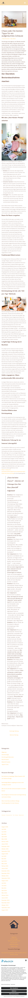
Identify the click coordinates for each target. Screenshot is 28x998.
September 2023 (6, 907)
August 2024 (5, 880)
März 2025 (4, 863)
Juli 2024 (4, 883)
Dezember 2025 (5, 846)
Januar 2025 (5, 868)
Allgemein (4, 752)
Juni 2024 (4, 885)
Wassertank (21, 815)
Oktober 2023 (5, 905)
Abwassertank (9, 815)
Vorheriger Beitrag (14, 731)
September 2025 (6, 851)
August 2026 (5, 826)
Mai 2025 (4, 858)
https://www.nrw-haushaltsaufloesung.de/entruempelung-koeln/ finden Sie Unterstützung (13, 471)
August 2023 (5, 910)
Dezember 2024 (6, 870)
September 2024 (6, 878)
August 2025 (5, 853)
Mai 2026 (4, 834)
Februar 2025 (5, 866)
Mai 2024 (4, 888)
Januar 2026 (5, 844)
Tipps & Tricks (5, 764)
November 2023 (6, 902)
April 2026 (4, 836)
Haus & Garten (6, 38)
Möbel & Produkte (6, 762)
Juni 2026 (4, 831)
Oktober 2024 (5, 875)
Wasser (16, 815)
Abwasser (4, 815)
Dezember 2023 (5, 900)
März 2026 (4, 839)
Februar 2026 (5, 841)
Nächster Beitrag (14, 735)
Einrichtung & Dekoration (8, 757)
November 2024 (6, 873)
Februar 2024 (5, 895)
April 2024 (4, 890)
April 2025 (4, 861)
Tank (14, 815)
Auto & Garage (5, 754)
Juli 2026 (4, 829)
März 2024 (4, 892)
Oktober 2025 (5, 849)
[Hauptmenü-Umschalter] (25, 2)
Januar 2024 (5, 897)
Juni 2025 (4, 856)
